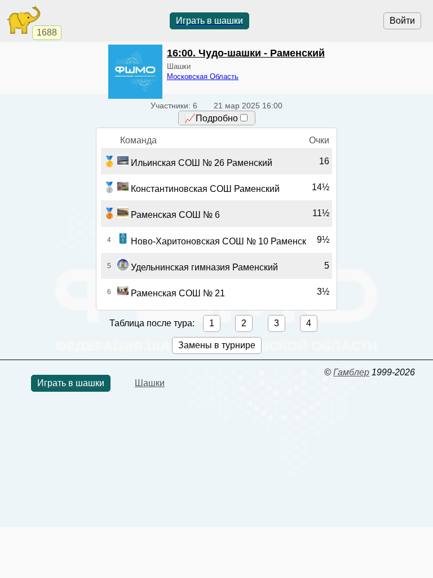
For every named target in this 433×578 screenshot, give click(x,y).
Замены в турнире (216, 345)
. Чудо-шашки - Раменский (246, 53)
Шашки (150, 383)
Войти (402, 20)
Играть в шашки (209, 20)
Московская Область (202, 76)
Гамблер (351, 372)
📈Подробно (211, 118)
